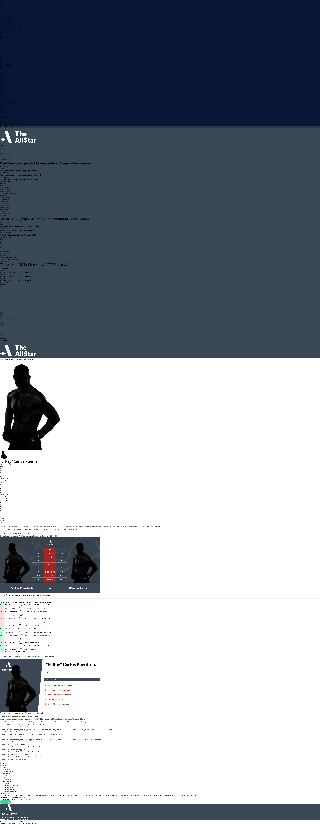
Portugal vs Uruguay (6, 31)
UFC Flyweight (4, 783)
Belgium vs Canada (6, 37)
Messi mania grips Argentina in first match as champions (45, 218)
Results (2, 763)
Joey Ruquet (12, 608)
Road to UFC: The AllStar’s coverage (11, 65)
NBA (1, 1)
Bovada (2, 83)
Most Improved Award (7, 115)
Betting (2, 69)
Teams (2, 5)
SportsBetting (4, 89)
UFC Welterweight (5, 775)
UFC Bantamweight (6, 781)
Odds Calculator (5, 75)
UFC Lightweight (5, 777)
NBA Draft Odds (5, 119)
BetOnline (3, 87)
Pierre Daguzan (13, 611)
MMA (1, 47)
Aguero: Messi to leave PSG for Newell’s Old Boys (18, 231)
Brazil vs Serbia (5, 35)
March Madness (5, 121)
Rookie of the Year (6, 113)
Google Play (15, 799)
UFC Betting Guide (6, 59)
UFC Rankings (4, 63)
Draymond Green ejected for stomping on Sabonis (18, 171)
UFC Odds (3, 55)
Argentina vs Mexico (6, 43)
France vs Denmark (6, 39)
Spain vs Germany (5, 33)
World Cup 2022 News (7, 21)
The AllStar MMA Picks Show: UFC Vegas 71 (15, 280)
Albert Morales (12, 622)
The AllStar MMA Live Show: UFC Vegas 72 (33, 264)
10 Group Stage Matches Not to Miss (11, 25)
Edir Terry (11, 615)
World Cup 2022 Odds (7, 23)
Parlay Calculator (5, 79)
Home (2, 3)
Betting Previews (5, 61)
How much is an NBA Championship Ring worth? (15, 11)
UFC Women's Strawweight (8, 791)
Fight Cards (3, 57)
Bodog (2, 85)
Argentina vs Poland (6, 29)
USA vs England (5, 27)
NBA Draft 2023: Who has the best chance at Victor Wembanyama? (21, 9)
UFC (1, 51)
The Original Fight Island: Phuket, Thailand (13, 67)
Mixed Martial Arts (11, 359)
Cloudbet (3, 91)
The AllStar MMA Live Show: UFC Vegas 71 (15, 276)
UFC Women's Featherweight (9, 785)
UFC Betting (3, 97)
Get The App (4, 341)
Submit (22, 821)
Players (2, 7)
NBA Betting (4, 107)
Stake (2, 93)
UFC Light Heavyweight (7, 771)
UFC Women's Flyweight (7, 789)
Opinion (2, 123)
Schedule (3, 765)
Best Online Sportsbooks (8, 81)
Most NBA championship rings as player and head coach (18, 13)
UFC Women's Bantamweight (9, 787)
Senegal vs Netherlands (7, 45)
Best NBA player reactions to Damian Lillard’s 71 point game (22, 179)
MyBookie (3, 95)
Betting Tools (4, 73)
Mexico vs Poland (5, 41)
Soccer (2, 15)
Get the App (5, 802)
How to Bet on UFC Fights (8, 103)
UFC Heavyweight (5, 769)
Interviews (3, 53)
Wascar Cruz (101, 526)
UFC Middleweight (6, 773)
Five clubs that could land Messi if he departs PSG (18, 235)
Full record (3, 499)
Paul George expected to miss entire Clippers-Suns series (45, 163)
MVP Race (3, 111)
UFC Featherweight (6, 779)
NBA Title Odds (4, 109)
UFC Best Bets (4, 99)
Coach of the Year (5, 117)
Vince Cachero (12, 625)
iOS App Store (30, 799)
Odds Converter (5, 77)
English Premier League (7, 19)
